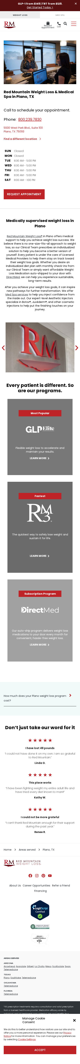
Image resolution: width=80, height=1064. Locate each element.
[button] (74, 1020)
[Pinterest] (43, 876)
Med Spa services (17, 294)
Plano (6, 977)
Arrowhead (9, 966)
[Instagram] (37, 876)
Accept (40, 1050)
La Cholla (39, 966)
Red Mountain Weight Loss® (24, 236)
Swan (68, 966)
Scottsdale (58, 966)
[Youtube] (50, 876)
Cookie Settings (27, 1039)
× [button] (75, 4)
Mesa (48, 966)
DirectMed (13, 277)
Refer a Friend (61, 885)
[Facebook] (30, 876)
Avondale (21, 966)
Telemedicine (11, 969)
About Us (15, 885)
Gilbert (30, 966)
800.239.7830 (29, 119)
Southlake (15, 977)
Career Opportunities (36, 885)
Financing (40, 891)
